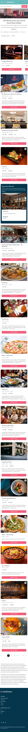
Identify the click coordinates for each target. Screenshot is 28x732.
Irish (3, 65)
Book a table (14, 107)
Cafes (7, 466)
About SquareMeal (4, 698)
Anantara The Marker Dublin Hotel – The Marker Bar (12, 245)
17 (23, 655)
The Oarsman (5, 319)
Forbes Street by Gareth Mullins (10, 130)
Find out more (21, 103)
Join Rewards (23, 2)
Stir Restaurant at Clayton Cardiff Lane (12, 94)
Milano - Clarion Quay (7, 535)
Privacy (2, 704)
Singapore (3, 711)
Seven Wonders (6, 566)
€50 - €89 (4, 98)
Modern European (11, 250)
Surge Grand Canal (6, 462)
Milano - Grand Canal (7, 355)
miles (15, 25)
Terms (2, 703)
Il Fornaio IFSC (6, 637)
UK (1, 709)
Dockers (4, 601)
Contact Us (3, 699)
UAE (1, 713)
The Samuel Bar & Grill (7, 426)
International (10, 98)
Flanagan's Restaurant (7, 61)
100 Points (5, 211)
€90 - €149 (5, 134)
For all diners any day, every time (9, 213)
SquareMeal (9, 2)
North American (5, 604)
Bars (3, 466)
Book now (11, 69)
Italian (9, 641)
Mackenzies (5, 389)
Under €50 (8, 65)
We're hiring (3, 701)
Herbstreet (4, 283)
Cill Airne (4, 167)
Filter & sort (6, 36)
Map (14, 35)
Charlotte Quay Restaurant (9, 498)
